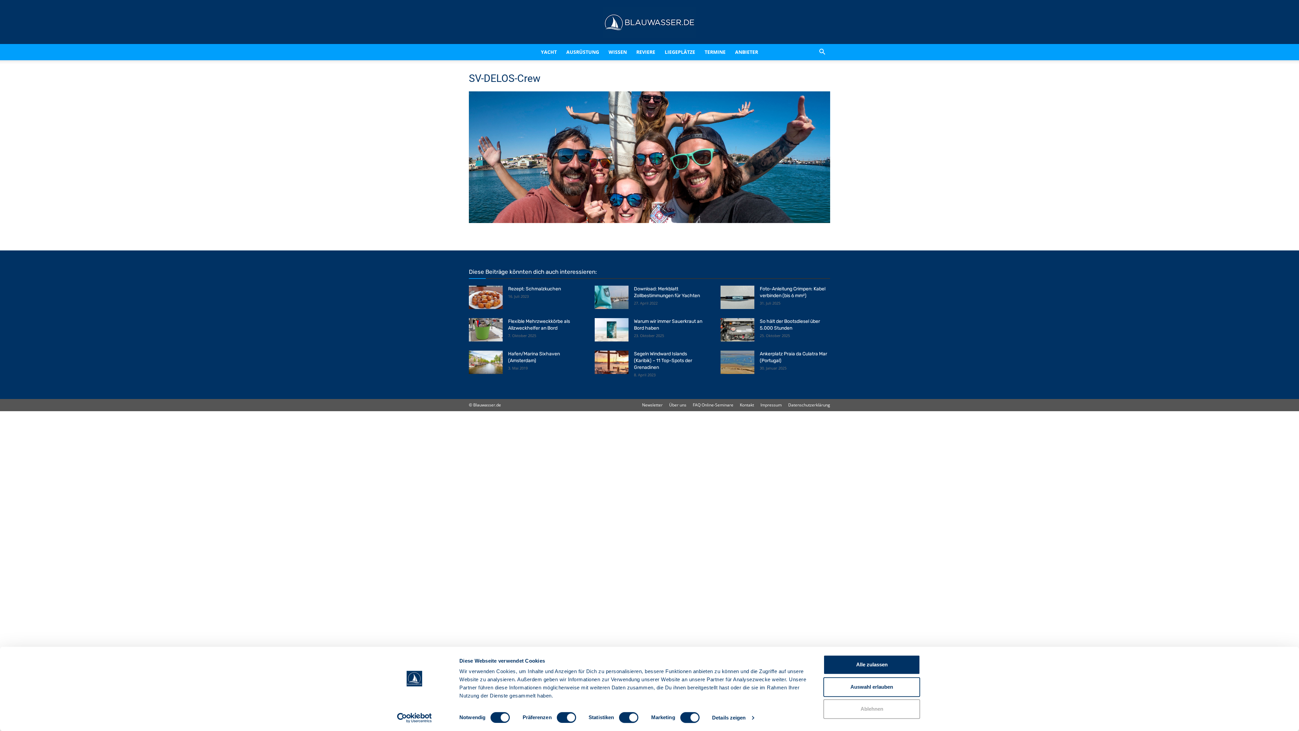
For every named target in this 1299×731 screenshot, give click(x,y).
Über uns (677, 405)
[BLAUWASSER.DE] (649, 22)
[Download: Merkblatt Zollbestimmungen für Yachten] (612, 297)
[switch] (566, 717)
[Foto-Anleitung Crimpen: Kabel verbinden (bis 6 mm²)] (737, 297)
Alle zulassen (872, 664)
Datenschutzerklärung (809, 405)
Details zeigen (729, 718)
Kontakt (747, 405)
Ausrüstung (574, 52)
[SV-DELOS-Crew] (649, 221)
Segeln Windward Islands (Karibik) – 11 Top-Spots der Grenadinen (663, 360)
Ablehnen (872, 709)
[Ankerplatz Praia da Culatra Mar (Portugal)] (737, 362)
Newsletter (652, 405)
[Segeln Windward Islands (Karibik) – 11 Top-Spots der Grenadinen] (612, 362)
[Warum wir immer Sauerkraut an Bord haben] (612, 329)
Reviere (648, 52)
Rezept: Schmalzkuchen (534, 289)
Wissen (615, 52)
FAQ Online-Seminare (713, 405)
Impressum (771, 405)
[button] (822, 52)
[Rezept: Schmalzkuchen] (486, 297)
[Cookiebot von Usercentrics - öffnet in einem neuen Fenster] (414, 718)
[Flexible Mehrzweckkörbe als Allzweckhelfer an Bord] (486, 329)
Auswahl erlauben (871, 687)
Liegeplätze (689, 52)
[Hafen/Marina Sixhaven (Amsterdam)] (486, 362)
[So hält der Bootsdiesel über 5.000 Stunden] (737, 329)
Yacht (535, 52)
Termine (723, 52)
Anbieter (755, 52)
